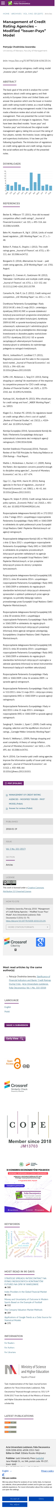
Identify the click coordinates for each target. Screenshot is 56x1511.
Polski (7, 1012)
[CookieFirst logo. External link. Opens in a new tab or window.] (3, 1475)
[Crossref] (15, 1092)
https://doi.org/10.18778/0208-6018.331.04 (30, 60)
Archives (16, 13)
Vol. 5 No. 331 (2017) (33, 13)
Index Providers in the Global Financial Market (25, 1292)
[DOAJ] (13, 1069)
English (7, 1007)
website (39, 1458)
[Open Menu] (3, 3)
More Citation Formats (21, 927)
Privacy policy (47, 1471)
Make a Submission (17, 1025)
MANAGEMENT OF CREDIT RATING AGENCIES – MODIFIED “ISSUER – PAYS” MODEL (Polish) (27, 799)
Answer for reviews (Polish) (20, 808)
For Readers (9, 1343)
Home (6, 13)
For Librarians (10, 1352)
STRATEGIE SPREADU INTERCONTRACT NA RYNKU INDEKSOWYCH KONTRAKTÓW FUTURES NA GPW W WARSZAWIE (25, 1281)
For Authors (9, 1348)
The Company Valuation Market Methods (23, 1310)
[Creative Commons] (26, 1069)
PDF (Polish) (14, 783)
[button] (7, 1471)
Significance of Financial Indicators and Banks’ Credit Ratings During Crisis (30, 980)
